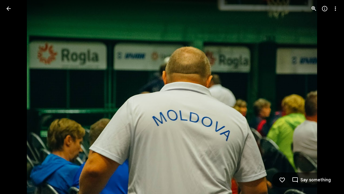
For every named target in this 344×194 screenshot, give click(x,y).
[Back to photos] (8, 8)
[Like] (282, 180)
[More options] (335, 8)
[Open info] (324, 8)
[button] (15, 97)
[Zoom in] (314, 8)
